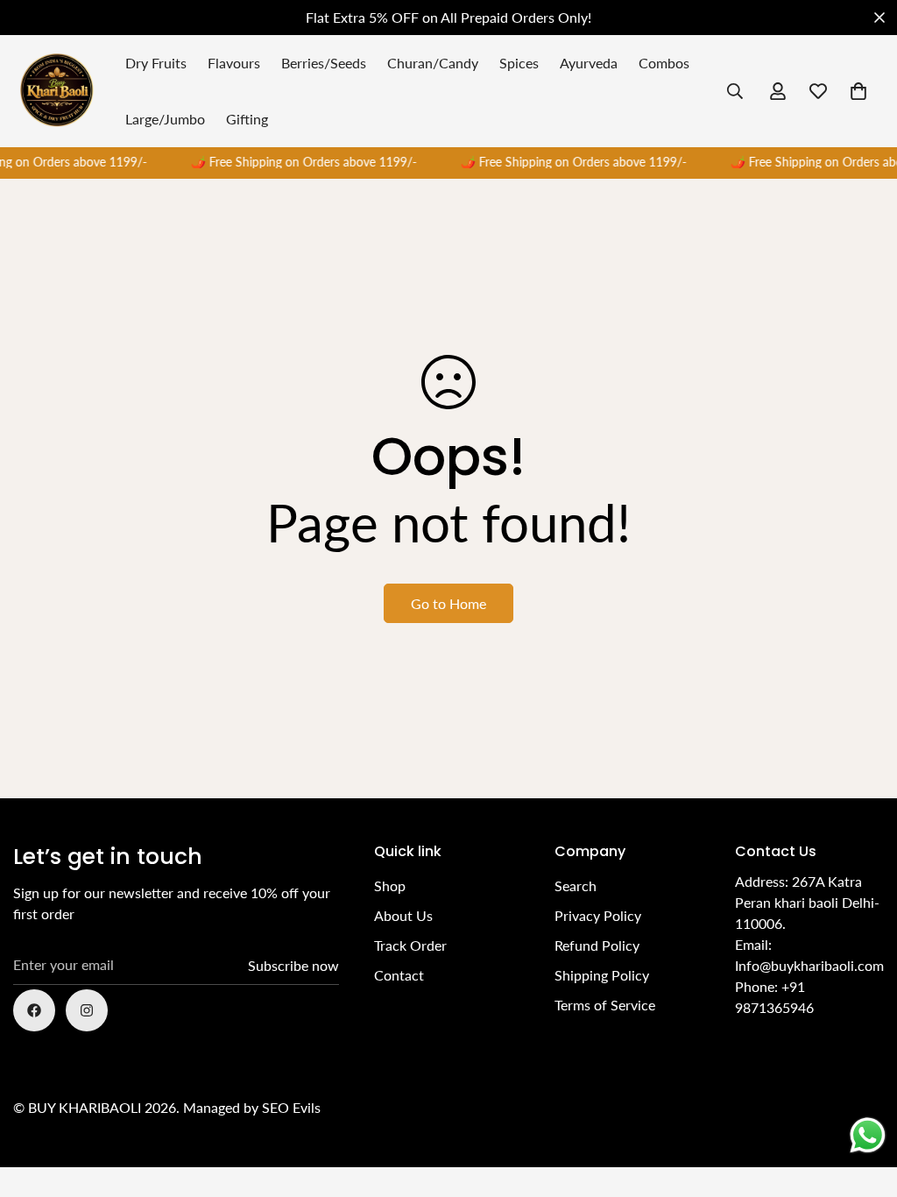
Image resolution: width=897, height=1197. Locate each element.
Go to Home (448, 603)
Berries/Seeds (323, 62)
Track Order (410, 945)
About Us (403, 915)
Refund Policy (596, 945)
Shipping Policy (601, 975)
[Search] (735, 91)
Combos (664, 62)
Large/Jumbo (165, 118)
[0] (858, 91)
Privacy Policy (597, 915)
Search (575, 885)
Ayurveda (589, 62)
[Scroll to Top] (863, 1101)
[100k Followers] (87, 1010)
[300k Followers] (34, 1010)
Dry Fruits (156, 62)
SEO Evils (291, 1107)
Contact (399, 975)
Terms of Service (604, 1004)
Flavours (234, 62)
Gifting (247, 118)
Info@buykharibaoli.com (809, 965)
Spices (519, 62)
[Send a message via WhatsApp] (867, 1135)
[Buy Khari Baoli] (57, 91)
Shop (390, 885)
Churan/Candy (432, 62)
